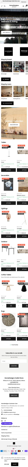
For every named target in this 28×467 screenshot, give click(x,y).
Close (25, 225)
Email (4, 231)
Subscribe (14, 239)
